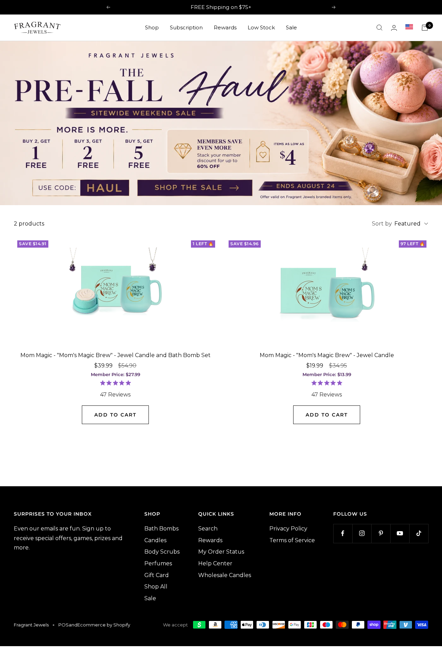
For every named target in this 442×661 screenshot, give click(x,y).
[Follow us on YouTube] (399, 533)
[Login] (394, 28)
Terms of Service (292, 540)
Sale (291, 27)
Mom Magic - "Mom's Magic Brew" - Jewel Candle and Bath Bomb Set (115, 355)
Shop (152, 27)
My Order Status (221, 551)
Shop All (155, 586)
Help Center (215, 563)
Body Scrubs (162, 551)
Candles (155, 540)
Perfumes (158, 563)
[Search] (379, 28)
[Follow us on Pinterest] (380, 533)
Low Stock (261, 27)
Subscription (186, 27)
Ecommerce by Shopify (103, 625)
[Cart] (424, 28)
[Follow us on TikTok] (418, 533)
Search (208, 528)
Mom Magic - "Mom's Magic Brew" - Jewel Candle (327, 355)
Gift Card (156, 575)
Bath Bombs (161, 528)
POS (63, 625)
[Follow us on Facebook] (342, 533)
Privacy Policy (288, 528)
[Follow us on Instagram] (361, 533)
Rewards (225, 27)
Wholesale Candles (224, 575)
